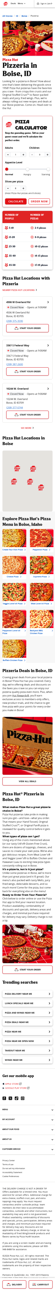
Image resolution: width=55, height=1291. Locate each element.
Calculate (15, 201)
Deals (13, 3)
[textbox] (27, 693)
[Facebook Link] (5, 1098)
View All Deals (27, 781)
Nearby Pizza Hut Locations (18, 290)
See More (26, 427)
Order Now (39, 201)
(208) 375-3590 (14, 321)
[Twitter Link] (12, 1098)
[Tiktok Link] (18, 1098)
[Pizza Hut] (30, 482)
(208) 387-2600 (14, 364)
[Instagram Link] (24, 1098)
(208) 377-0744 (14, 407)
